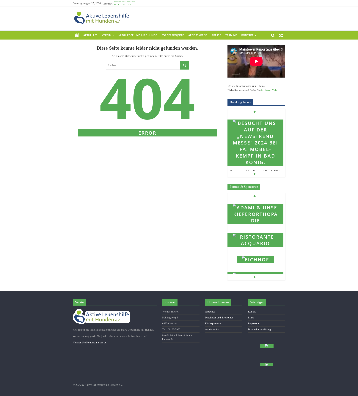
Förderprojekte (172, 35)
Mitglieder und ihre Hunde (137, 35)
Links (251, 317)
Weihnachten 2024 (124, 4)
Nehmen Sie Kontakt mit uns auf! (90, 342)
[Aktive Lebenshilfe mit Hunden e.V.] (77, 35)
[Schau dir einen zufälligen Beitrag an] (281, 35)
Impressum (254, 323)
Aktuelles (90, 35)
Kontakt (247, 35)
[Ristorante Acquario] (255, 231)
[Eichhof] (255, 254)
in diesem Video (269, 90)
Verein (106, 35)
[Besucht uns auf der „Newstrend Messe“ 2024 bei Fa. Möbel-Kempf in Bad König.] (255, 117)
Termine (231, 35)
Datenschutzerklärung (259, 329)
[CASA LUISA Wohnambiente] (255, 270)
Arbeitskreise (197, 35)
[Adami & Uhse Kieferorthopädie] (255, 202)
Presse (216, 35)
